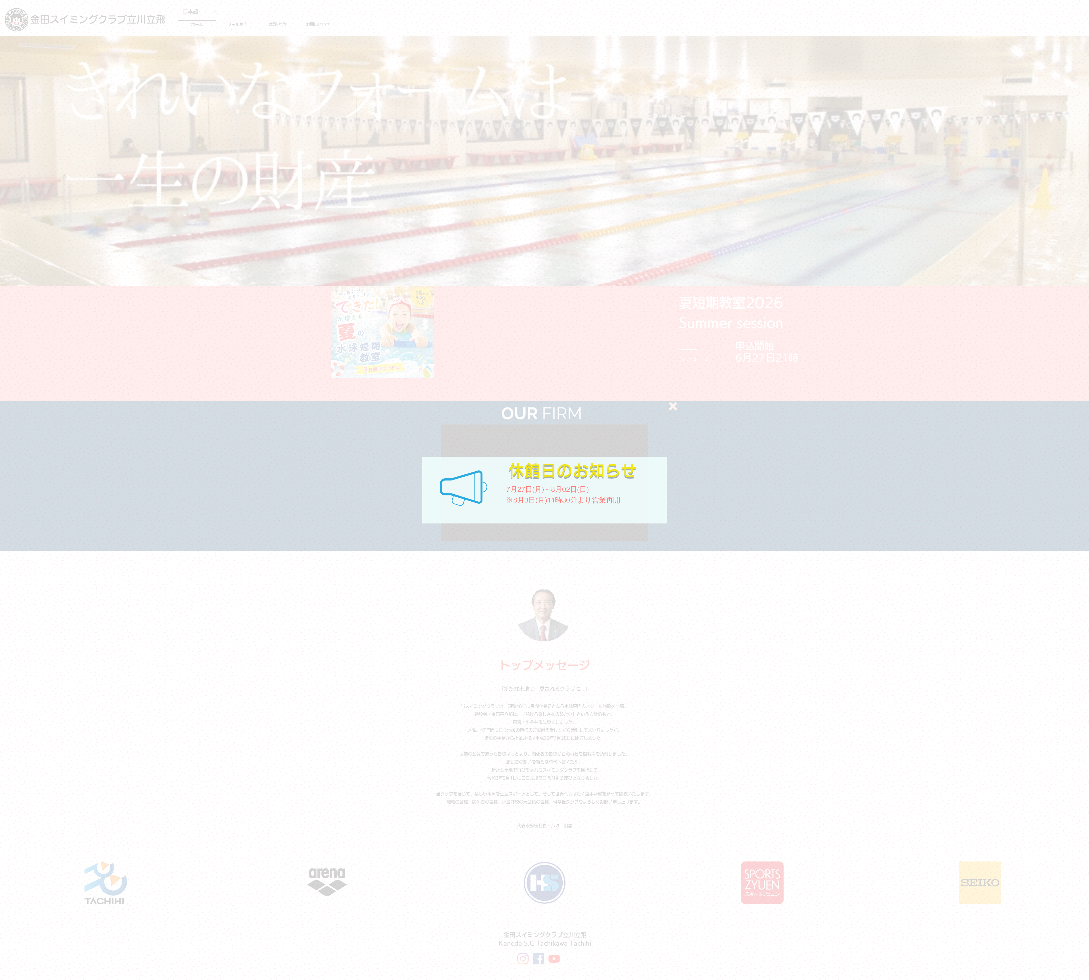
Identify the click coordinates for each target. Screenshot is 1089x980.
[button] (673, 406)
